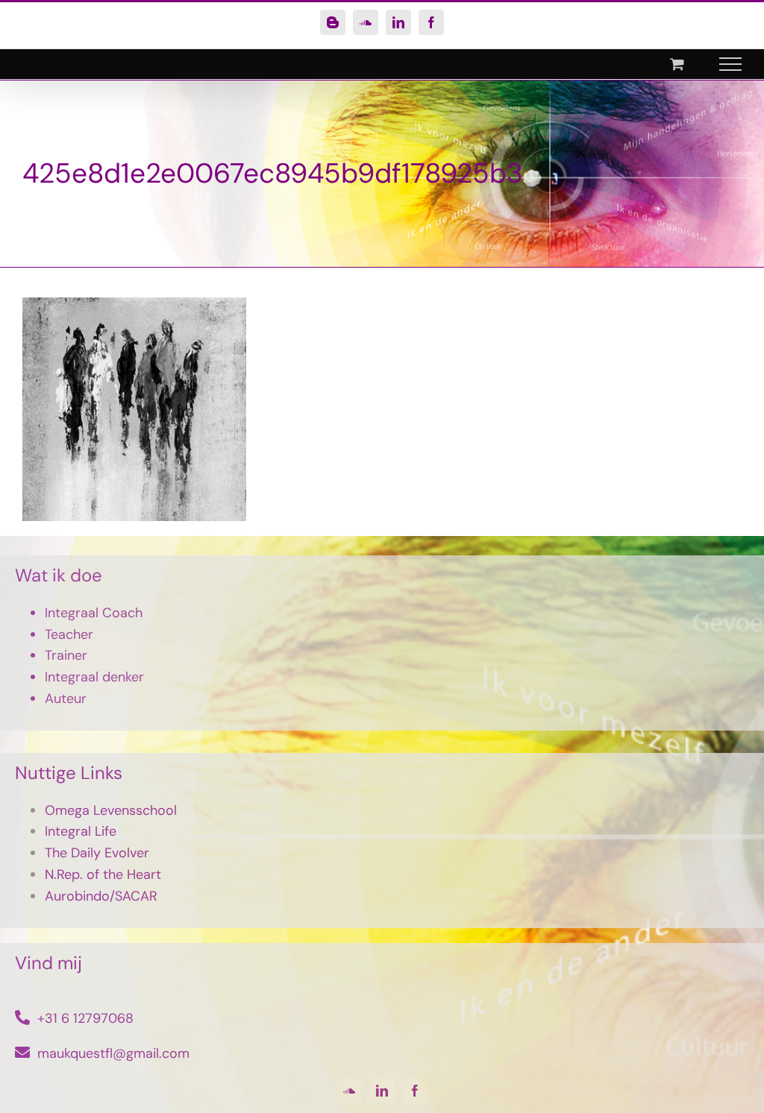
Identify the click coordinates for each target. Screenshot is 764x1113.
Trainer (66, 655)
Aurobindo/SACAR (101, 896)
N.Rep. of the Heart (103, 874)
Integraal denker (94, 677)
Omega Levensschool (111, 810)
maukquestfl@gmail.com (113, 1053)
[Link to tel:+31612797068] (22, 1017)
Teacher (69, 634)
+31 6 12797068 (85, 1018)
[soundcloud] (349, 1090)
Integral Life (80, 831)
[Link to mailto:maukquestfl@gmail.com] (22, 1052)
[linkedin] (382, 1090)
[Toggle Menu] (731, 64)
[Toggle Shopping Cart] (677, 64)
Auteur (66, 698)
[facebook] (415, 1090)
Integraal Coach (94, 613)
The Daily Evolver (97, 853)
